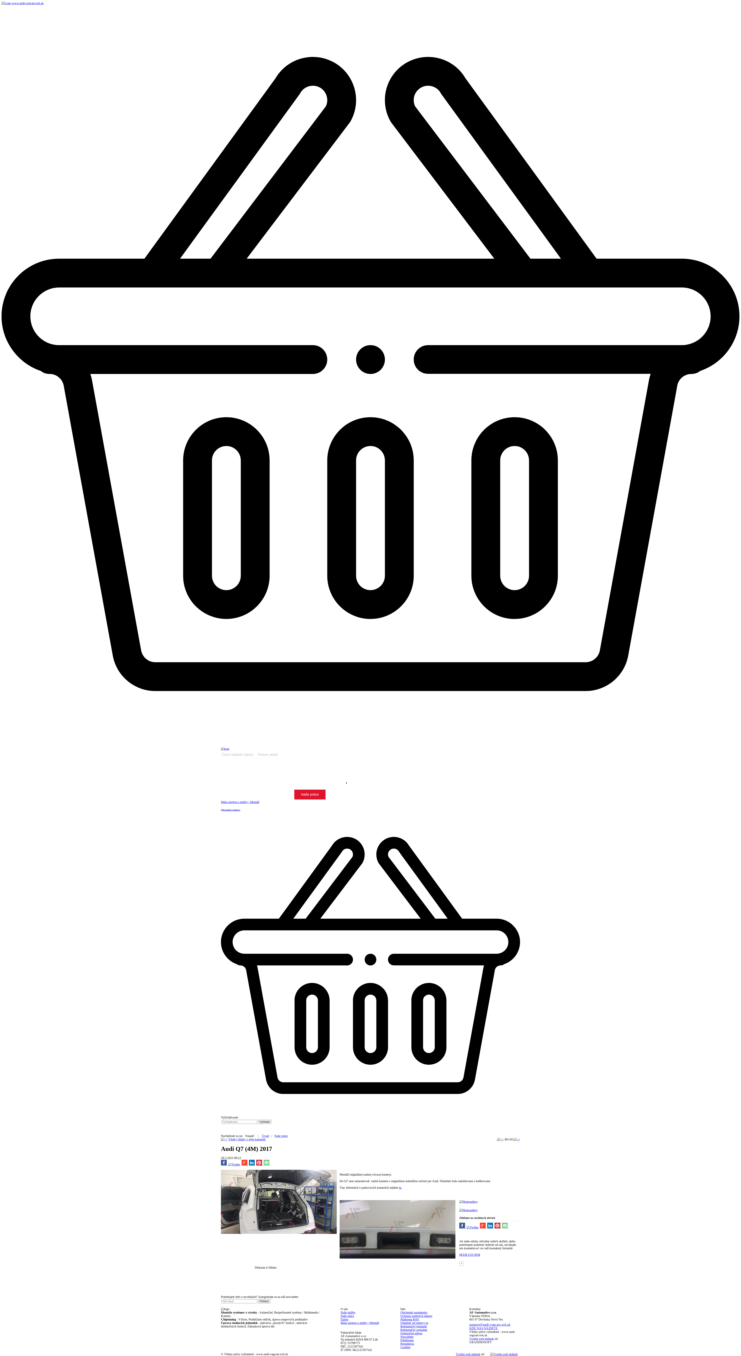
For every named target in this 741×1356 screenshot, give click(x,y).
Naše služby (348, 1312)
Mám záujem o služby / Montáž (360, 1323)
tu (400, 1187)
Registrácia (407, 1343)
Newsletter (407, 1336)
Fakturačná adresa (411, 1333)
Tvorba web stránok (468, 1354)
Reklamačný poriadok (413, 1329)
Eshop (344, 1319)
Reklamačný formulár (413, 1326)
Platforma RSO (409, 1319)
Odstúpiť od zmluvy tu (414, 1323)
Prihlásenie (407, 1340)
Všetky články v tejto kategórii (247, 1139)
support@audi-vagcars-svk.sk (489, 1324)
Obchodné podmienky (414, 1312)
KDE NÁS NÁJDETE (483, 1328)
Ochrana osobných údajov (416, 1316)
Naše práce (281, 1136)
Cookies (405, 1347)
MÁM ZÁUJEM (469, 1254)
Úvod (265, 1136)
